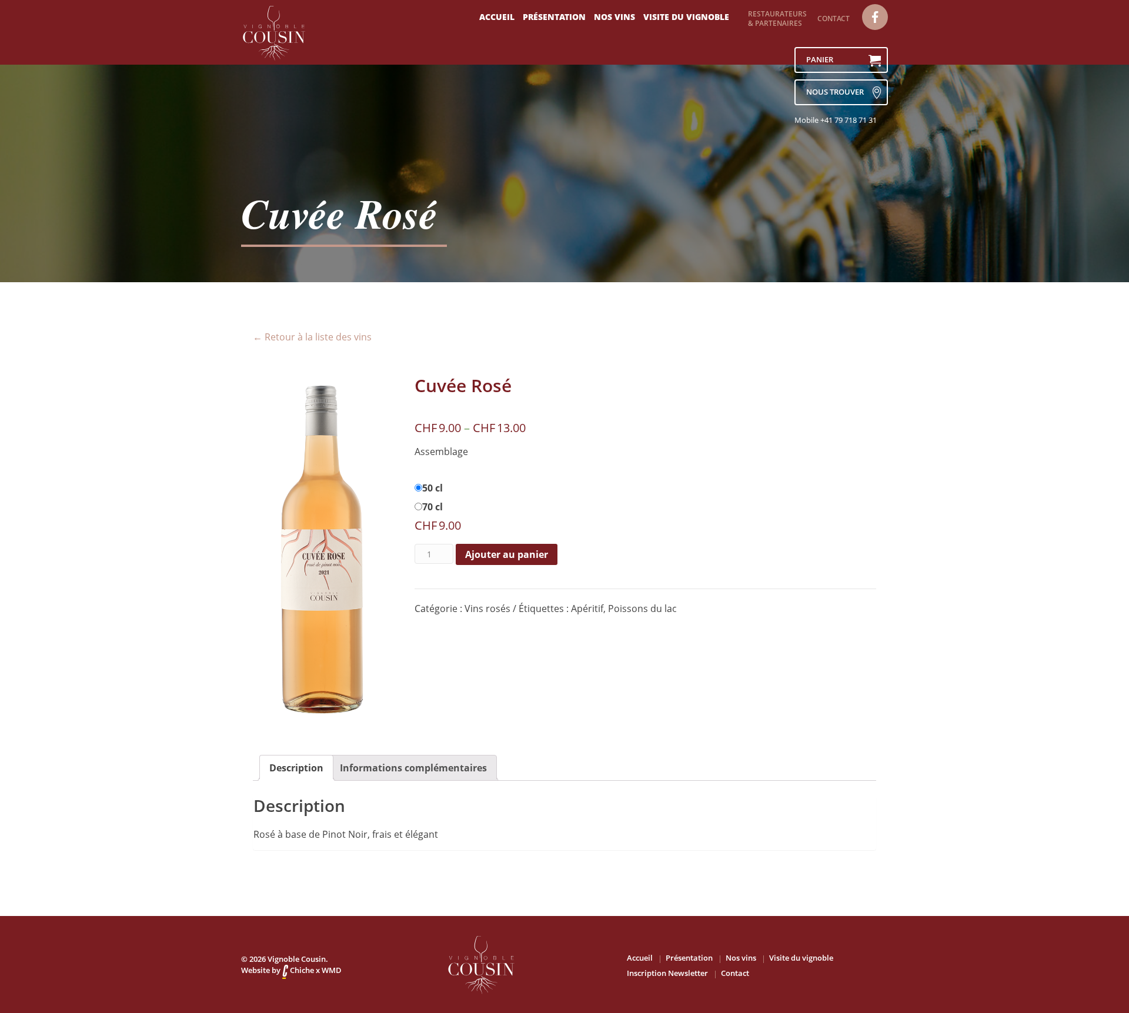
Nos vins (614, 17)
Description (296, 767)
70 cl (432, 506)
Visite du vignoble (686, 17)
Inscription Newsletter (667, 973)
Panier (819, 59)
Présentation (554, 17)
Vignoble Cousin (297, 959)
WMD (332, 970)
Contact (833, 19)
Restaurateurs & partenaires (777, 18)
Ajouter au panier (506, 554)
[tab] (296, 768)
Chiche (301, 970)
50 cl (432, 488)
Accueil (497, 17)
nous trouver (835, 91)
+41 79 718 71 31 (848, 120)
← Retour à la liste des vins (312, 336)
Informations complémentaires (413, 767)
